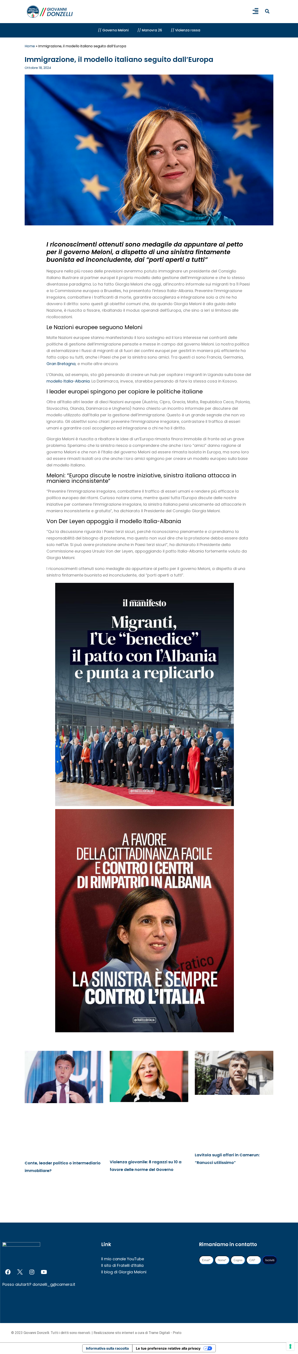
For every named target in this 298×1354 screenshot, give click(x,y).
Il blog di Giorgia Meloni (123, 1272)
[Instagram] (31, 1272)
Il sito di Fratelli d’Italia (122, 1265)
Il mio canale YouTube (122, 1259)
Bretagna (66, 363)
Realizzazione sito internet (114, 1333)
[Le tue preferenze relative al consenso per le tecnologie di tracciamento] (290, 1346)
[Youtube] (43, 1272)
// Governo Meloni (113, 30)
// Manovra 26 (149, 30)
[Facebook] (7, 1272)
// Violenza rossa (185, 30)
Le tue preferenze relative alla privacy (168, 1348)
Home (30, 46)
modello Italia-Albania (68, 381)
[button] (267, 11)
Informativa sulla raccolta (107, 1348)
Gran (51, 363)
